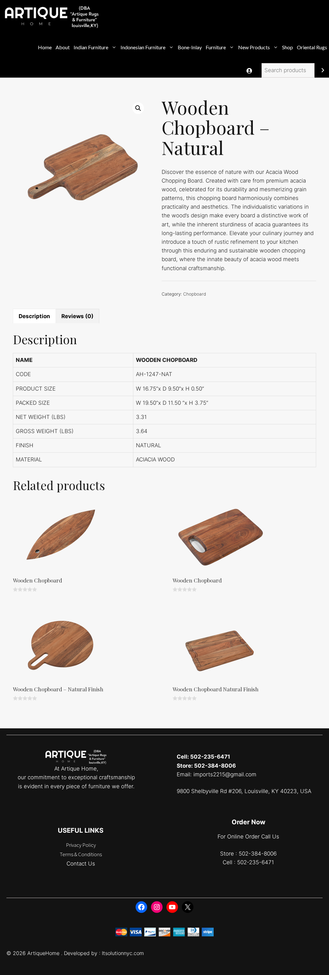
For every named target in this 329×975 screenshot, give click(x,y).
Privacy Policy (81, 844)
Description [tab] (34, 316)
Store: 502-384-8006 (206, 765)
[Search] (322, 70)
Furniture (216, 47)
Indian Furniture (91, 47)
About (63, 47)
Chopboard (194, 294)
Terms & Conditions (81, 854)
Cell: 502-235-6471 (203, 756)
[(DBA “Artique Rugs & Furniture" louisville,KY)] (52, 16)
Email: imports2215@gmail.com (216, 774)
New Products (254, 47)
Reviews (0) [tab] (77, 316)
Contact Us (81, 863)
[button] (138, 108)
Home (45, 47)
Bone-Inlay (190, 47)
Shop (287, 47)
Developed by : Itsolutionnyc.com (104, 953)
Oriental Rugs (312, 47)
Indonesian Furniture (142, 47)
